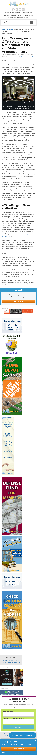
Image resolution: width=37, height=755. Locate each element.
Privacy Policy (7, 738)
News (22, 57)
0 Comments (29, 57)
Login (3, 752)
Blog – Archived (7, 29)
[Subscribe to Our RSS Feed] (23, 9)
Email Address (8, 711)
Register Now (18, 301)
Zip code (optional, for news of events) (16, 718)
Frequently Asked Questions (10, 662)
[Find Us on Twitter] (17, 9)
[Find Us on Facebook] (13, 9)
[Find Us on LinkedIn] (20, 9)
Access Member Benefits (11, 660)
